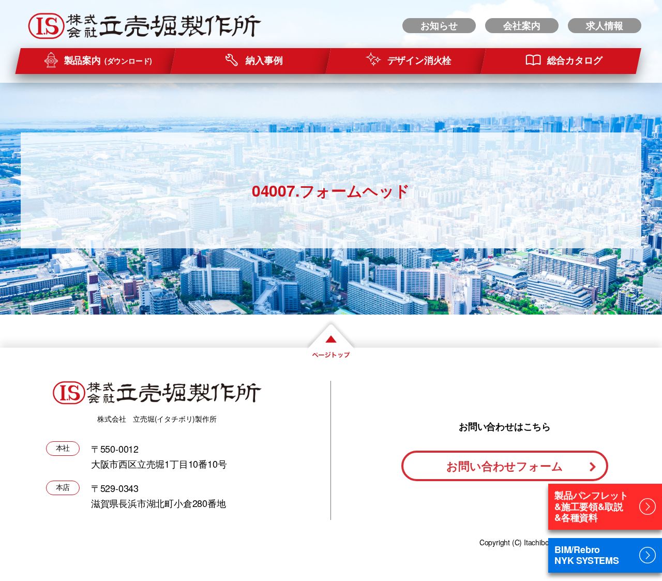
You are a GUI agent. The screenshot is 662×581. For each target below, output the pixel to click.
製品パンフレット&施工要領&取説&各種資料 (591, 506)
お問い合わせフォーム (504, 465)
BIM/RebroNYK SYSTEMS (586, 555)
